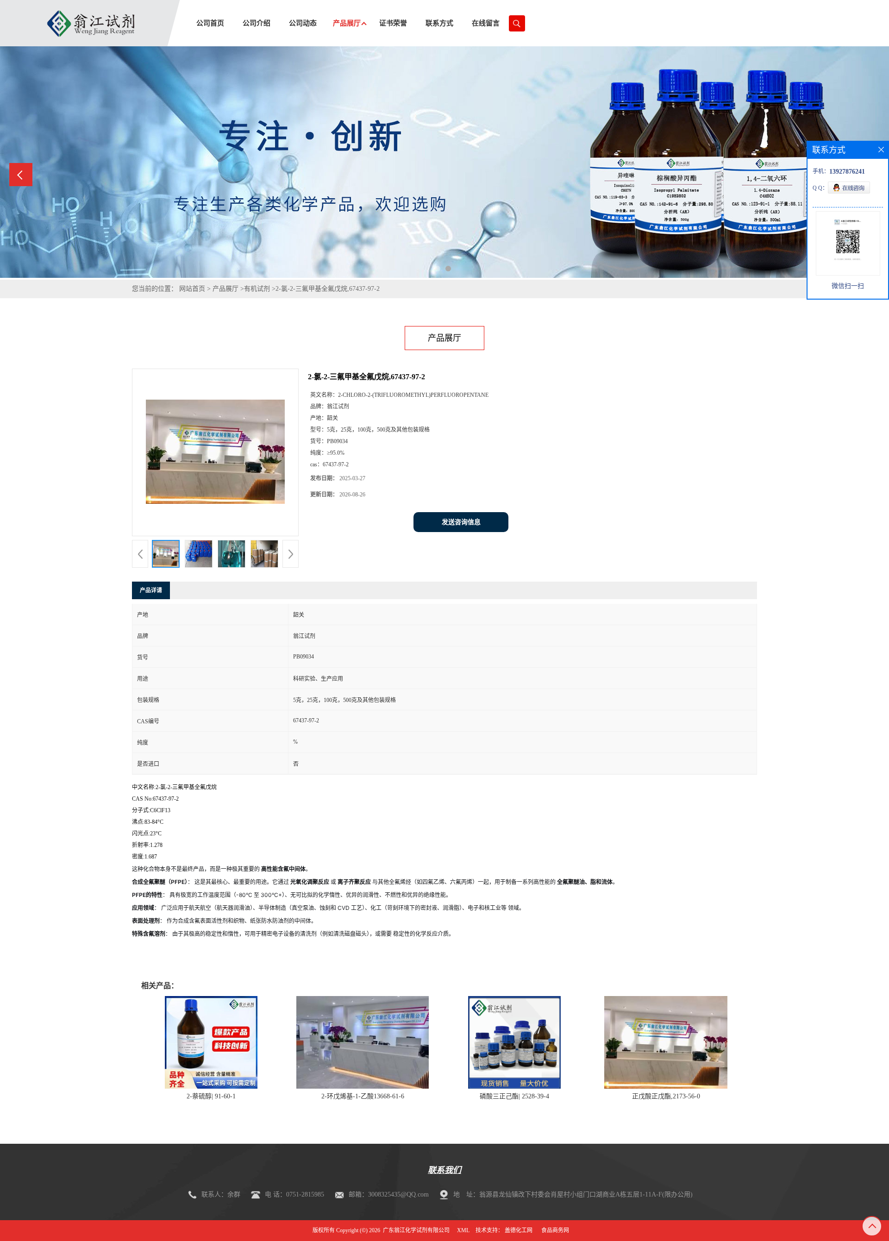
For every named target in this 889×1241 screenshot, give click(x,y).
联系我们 (444, 1170)
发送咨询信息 (461, 522)
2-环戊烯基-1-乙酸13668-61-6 (362, 1096)
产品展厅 (225, 288)
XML (463, 1230)
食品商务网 (555, 1230)
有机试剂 (257, 288)
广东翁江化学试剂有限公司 (416, 1230)
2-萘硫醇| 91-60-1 (211, 1096)
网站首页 (192, 288)
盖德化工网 (518, 1230)
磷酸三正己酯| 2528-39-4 (514, 1096)
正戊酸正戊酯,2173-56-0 (666, 1096)
